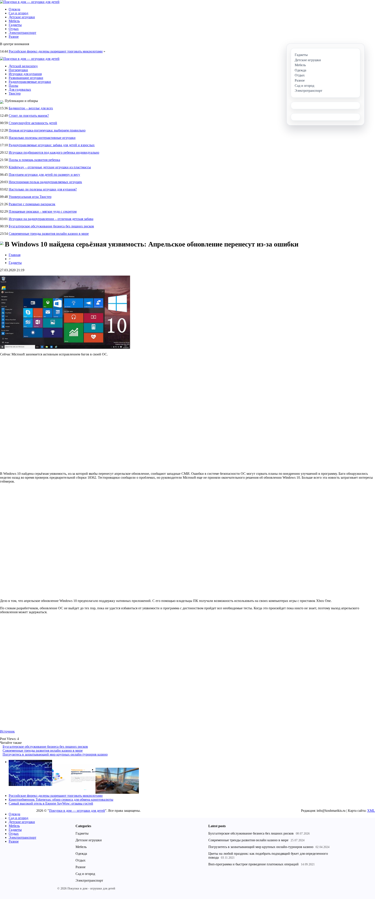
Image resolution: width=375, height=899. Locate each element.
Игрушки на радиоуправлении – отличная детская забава (51, 219)
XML (371, 810)
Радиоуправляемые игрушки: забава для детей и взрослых (52, 145)
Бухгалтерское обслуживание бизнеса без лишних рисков (51, 226)
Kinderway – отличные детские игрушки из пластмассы (50, 167)
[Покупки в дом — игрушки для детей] (29, 2)
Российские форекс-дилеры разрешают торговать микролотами (56, 51)
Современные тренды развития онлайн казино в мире (49, 233)
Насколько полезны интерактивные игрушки (42, 138)
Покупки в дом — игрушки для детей (77, 810)
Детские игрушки (22, 17)
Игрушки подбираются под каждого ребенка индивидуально (54, 152)
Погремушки (18, 70)
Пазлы (13, 85)
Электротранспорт (22, 33)
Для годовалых (20, 89)
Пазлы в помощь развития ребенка (34, 160)
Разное (14, 36)
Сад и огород (18, 13)
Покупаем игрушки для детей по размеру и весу (44, 174)
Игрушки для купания (25, 74)
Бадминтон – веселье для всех (31, 108)
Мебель (14, 21)
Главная (14, 255)
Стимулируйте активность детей (33, 123)
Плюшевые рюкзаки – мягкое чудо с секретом (43, 211)
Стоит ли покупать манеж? (29, 115)
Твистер (15, 93)
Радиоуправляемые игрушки (30, 82)
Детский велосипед (23, 66)
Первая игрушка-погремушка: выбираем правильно (47, 130)
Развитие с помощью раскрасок (32, 204)
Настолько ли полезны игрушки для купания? (43, 189)
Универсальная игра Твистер (30, 197)
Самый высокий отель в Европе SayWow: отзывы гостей (51, 803)
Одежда (14, 9)
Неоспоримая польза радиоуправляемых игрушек (45, 182)
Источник (7, 731)
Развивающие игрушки (26, 78)
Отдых (14, 29)
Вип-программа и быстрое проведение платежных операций (253, 864)
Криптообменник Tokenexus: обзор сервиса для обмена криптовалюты (61, 799)
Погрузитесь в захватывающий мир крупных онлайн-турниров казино (55, 754)
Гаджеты (15, 25)
